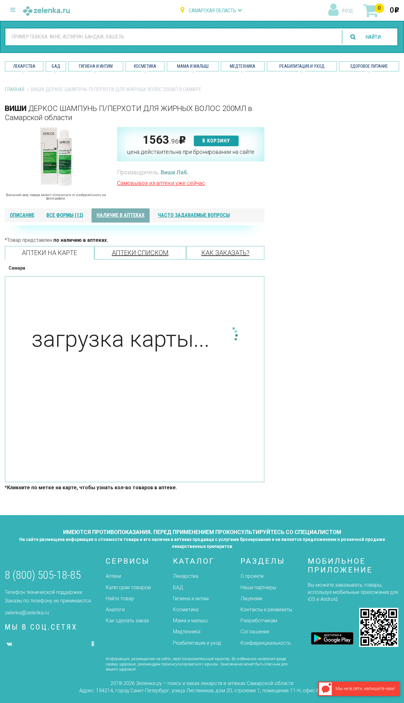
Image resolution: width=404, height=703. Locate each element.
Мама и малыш (193, 66)
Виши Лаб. (175, 172)
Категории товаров (128, 587)
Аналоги (115, 610)
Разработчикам (259, 621)
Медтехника (242, 66)
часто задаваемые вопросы (194, 215)
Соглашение (255, 632)
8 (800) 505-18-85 (43, 575)
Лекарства (24, 66)
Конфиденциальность (266, 643)
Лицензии (251, 598)
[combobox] (170, 36)
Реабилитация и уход (301, 66)
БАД (56, 66)
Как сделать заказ (127, 621)
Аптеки (113, 576)
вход (347, 10)
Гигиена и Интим (96, 66)
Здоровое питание (369, 66)
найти (373, 37)
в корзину (216, 141)
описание (22, 215)
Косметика (145, 66)
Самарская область (212, 11)
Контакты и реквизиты (266, 610)
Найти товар (120, 598)
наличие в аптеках (121, 215)
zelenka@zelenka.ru (27, 613)
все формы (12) (64, 215)
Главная (14, 89)
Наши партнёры (258, 587)
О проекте (252, 576)
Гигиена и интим (191, 598)
